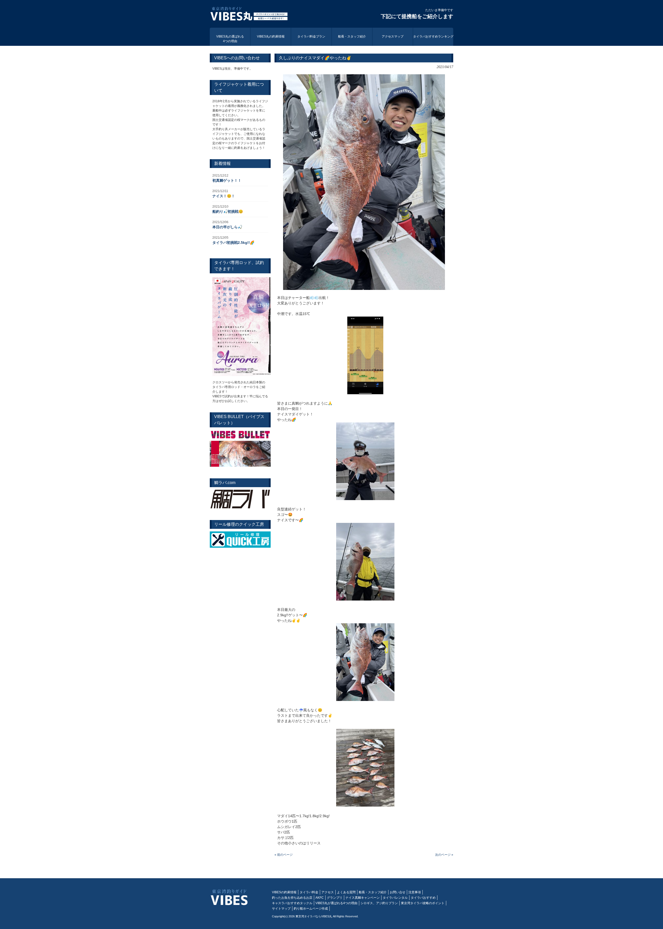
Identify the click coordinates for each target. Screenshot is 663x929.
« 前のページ (284, 855)
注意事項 (414, 892)
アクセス (327, 892)
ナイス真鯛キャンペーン (362, 897)
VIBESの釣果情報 (284, 892)
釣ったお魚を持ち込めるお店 (292, 897)
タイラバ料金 (309, 892)
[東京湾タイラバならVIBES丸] (248, 14)
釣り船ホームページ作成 (311, 908)
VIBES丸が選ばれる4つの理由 (336, 903)
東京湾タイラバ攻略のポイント (422, 903)
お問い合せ (397, 892)
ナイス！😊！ (223, 196)
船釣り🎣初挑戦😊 (227, 211)
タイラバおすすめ (423, 897)
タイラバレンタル (395, 897)
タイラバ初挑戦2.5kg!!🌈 (233, 242)
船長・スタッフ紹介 (373, 892)
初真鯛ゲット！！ (226, 180)
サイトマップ (281, 908)
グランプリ (334, 897)
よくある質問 (346, 892)
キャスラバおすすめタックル (292, 903)
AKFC (319, 897)
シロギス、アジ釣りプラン (379, 903)
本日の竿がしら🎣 (227, 227)
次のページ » (444, 855)
